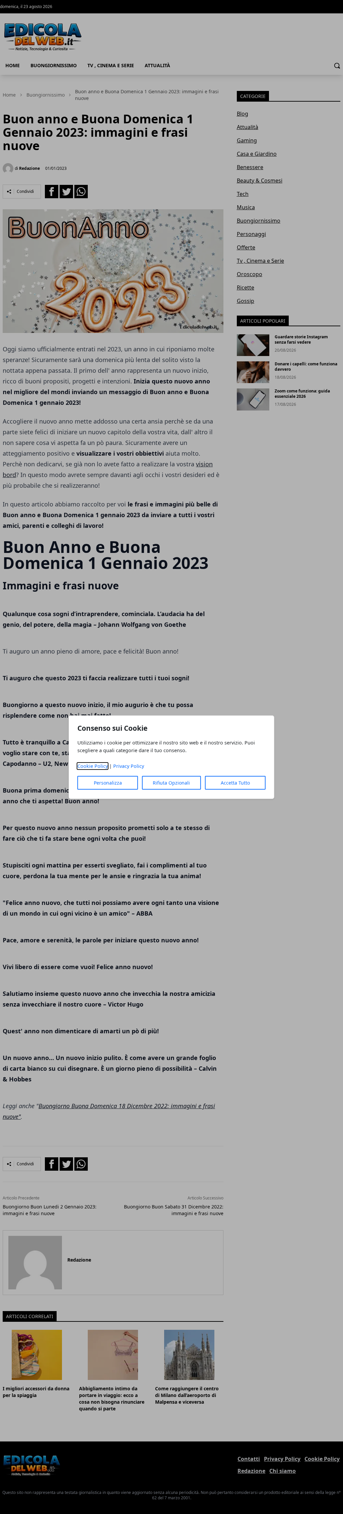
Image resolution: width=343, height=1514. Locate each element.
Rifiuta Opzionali (171, 783)
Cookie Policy (92, 766)
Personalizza (108, 783)
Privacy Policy (128, 766)
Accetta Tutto (235, 783)
